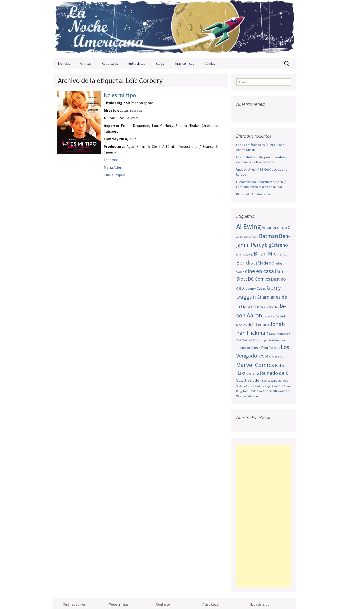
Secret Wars (269, 381)
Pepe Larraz (252, 374)
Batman (268, 236)
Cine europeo (114, 174)
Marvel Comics (255, 365)
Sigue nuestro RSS (287, 113)
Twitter (249, 113)
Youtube (259, 113)
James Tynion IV (267, 307)
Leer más (111, 159)
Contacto (163, 604)
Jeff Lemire (258, 324)
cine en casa (259, 271)
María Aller (112, 167)
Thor (280, 386)
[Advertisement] (263, 516)
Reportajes (110, 63)
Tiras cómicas (184, 63)
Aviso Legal (211, 604)
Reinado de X (274, 373)
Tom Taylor (250, 391)
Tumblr (277, 113)
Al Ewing (248, 226)
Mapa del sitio (259, 604)
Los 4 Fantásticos (266, 347)
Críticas (85, 63)
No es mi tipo (120, 95)
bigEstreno (276, 245)
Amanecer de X (276, 227)
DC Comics (259, 279)
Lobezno (243, 347)
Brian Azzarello (244, 254)
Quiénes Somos (74, 604)
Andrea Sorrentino (247, 237)
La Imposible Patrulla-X (271, 340)
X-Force (252, 396)
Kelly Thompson (279, 333)
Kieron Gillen (246, 340)
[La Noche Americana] (174, 29)
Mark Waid (274, 356)
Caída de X (262, 263)
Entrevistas (136, 63)
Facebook (240, 113)
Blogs (160, 63)
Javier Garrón (271, 316)
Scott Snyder (248, 380)
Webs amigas (118, 604)
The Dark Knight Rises (266, 386)
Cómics (209, 63)
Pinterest (268, 113)
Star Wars (283, 380)
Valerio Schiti (268, 391)
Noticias (64, 63)
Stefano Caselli (245, 386)
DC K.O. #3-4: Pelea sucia (253, 194)
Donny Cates (255, 288)
